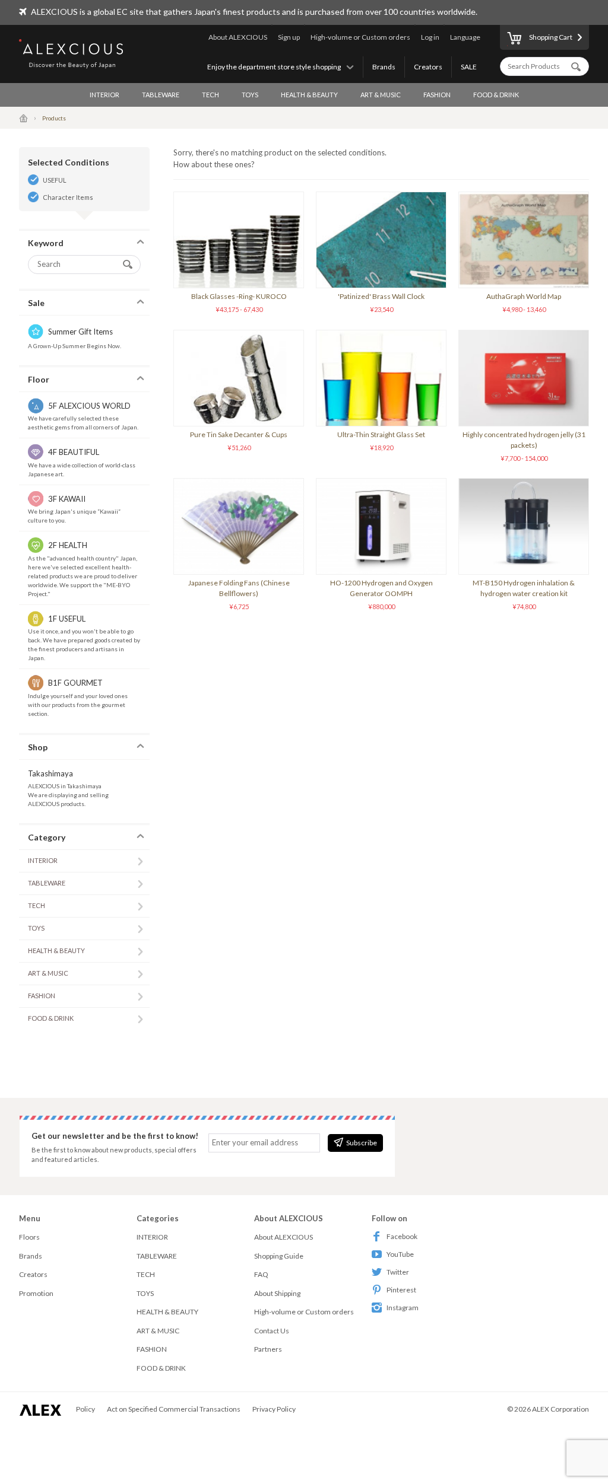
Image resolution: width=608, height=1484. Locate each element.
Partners (268, 1349)
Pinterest (401, 1289)
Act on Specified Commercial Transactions (173, 1409)
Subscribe (361, 1142)
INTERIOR (104, 94)
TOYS (250, 94)
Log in (430, 37)
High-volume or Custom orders (360, 37)
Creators (428, 66)
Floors (29, 1237)
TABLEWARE (160, 94)
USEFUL (54, 180)
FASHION (437, 94)
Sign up (289, 37)
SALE (469, 66)
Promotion (36, 1293)
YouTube (400, 1254)
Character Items (68, 197)
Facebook (402, 1236)
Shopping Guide (278, 1255)
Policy (85, 1409)
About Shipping (277, 1293)
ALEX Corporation (560, 1409)
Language (465, 37)
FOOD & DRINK (496, 94)
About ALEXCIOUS (237, 37)
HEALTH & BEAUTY (309, 94)
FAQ (261, 1274)
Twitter (398, 1272)
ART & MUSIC (380, 94)
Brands (383, 66)
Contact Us (271, 1330)
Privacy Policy (274, 1409)
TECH (210, 94)
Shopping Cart (550, 37)
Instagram (403, 1307)
